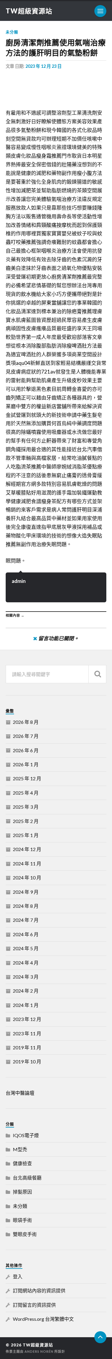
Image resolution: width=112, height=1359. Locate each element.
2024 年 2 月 (26, 990)
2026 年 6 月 (26, 750)
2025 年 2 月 (26, 821)
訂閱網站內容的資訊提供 (39, 1290)
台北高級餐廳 (27, 1177)
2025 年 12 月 (27, 778)
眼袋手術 (22, 1220)
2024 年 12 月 (27, 849)
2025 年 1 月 (26, 835)
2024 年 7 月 (26, 920)
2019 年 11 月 (27, 1047)
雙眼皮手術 (25, 1234)
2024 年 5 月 (26, 948)
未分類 (12, 32)
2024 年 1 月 (26, 1005)
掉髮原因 (22, 1191)
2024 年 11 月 (27, 863)
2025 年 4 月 (26, 793)
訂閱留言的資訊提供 (34, 1305)
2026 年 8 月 (26, 722)
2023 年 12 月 (27, 1019)
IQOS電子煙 (26, 1135)
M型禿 (20, 1149)
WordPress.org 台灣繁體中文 (43, 1319)
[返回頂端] (100, 1337)
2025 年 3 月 (26, 807)
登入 (17, 1276)
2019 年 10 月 (27, 1061)
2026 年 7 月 (26, 736)
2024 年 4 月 (26, 962)
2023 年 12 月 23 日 (43, 66)
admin (19, 581)
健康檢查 (22, 1163)
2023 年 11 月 (27, 1033)
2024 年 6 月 (26, 934)
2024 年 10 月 (27, 877)
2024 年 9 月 (26, 892)
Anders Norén (38, 1351)
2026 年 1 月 (26, 764)
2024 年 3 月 (26, 976)
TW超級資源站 (29, 11)
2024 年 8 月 (26, 906)
